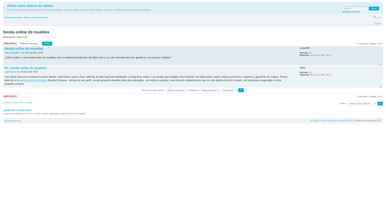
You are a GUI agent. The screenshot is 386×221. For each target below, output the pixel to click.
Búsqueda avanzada (351, 12)
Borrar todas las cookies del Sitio (337, 120)
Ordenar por (194, 90)
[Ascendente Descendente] (232, 90)
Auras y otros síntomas (36, 17)
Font (25, 37)
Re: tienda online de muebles (25, 68)
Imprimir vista (374, 16)
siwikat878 (14, 53)
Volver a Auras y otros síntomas (19, 102)
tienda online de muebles (26, 32)
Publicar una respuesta (9, 43)
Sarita (19, 37)
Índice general (14, 17)
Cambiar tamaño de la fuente (379, 17)
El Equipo (315, 120)
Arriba (380, 64)
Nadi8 (12, 72)
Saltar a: (343, 103)
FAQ (379, 23)
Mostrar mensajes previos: (154, 90)
